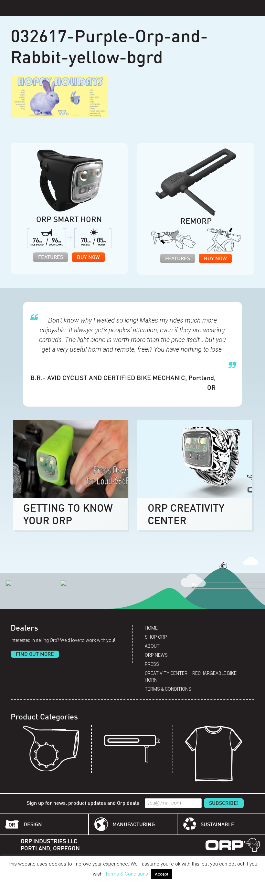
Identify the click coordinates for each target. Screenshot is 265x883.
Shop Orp (156, 637)
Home (151, 628)
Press (152, 664)
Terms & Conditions (168, 689)
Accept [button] (161, 874)
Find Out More (35, 654)
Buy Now (88, 257)
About (152, 646)
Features (50, 257)
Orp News (156, 655)
